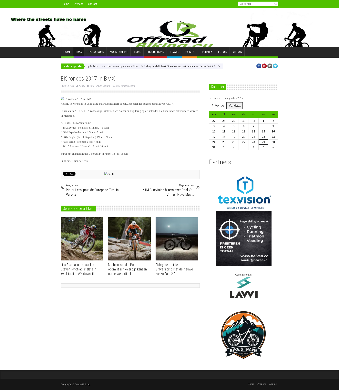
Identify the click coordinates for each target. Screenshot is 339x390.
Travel (174, 52)
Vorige (219, 105)
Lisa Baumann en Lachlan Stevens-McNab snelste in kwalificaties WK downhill (78, 269)
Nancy (82, 85)
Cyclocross (96, 52)
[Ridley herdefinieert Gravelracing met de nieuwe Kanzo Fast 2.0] (178, 238)
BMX (79, 52)
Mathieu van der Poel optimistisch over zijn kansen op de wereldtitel (90, 66)
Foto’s (222, 52)
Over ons (78, 3)
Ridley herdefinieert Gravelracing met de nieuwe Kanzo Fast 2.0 (169, 66)
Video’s (237, 52)
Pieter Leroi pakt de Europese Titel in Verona (92, 190)
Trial (137, 52)
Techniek (206, 52)
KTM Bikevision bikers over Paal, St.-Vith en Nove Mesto (168, 190)
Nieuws (106, 85)
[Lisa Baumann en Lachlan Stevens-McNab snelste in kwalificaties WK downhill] (83, 238)
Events (189, 52)
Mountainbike (119, 52)
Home (66, 3)
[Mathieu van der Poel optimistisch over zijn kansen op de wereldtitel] (130, 238)
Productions (155, 52)
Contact (92, 3)
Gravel (99, 85)
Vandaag (235, 105)
